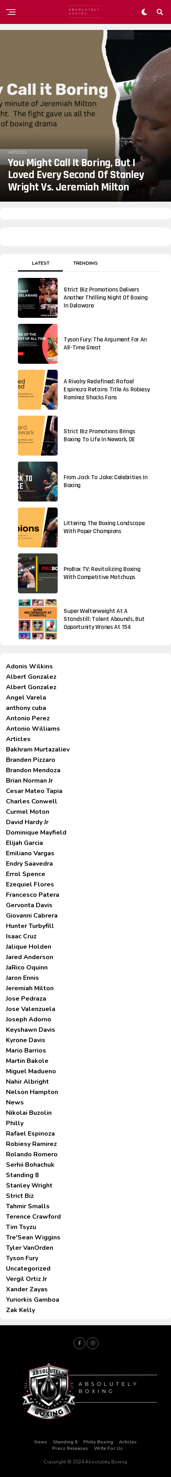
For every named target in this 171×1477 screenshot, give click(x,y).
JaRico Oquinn (27, 967)
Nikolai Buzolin (29, 1112)
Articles (18, 739)
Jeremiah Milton (30, 988)
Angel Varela (26, 697)
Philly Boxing (98, 1442)
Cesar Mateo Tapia (34, 791)
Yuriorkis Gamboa (32, 1299)
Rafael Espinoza (30, 1133)
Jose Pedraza (26, 998)
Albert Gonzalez (31, 676)
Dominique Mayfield (36, 832)
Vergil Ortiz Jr (26, 1279)
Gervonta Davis (29, 905)
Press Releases (70, 1448)
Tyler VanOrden (29, 1247)
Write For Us (108, 1448)
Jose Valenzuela (30, 1009)
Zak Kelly (20, 1310)
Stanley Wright (29, 1185)
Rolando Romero (32, 1154)
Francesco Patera (32, 894)
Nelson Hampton (32, 1092)
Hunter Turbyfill (30, 926)
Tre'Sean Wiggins (33, 1237)
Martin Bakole (27, 1061)
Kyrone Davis (25, 1040)
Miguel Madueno (31, 1071)
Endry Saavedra (29, 863)
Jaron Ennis (22, 977)
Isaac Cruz (21, 936)
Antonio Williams (33, 728)
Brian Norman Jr (29, 780)
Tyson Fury (22, 1258)
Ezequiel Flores (30, 884)
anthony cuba (26, 708)
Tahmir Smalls (28, 1206)
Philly (14, 1123)
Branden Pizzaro (30, 759)
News (15, 1102)
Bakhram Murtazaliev (38, 749)
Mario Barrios (26, 1050)
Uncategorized (28, 1268)
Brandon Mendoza (33, 770)
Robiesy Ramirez (31, 1144)
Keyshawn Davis (30, 1029)
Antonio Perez (28, 718)
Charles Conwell (31, 801)
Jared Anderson (29, 957)
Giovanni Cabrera (32, 915)
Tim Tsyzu (21, 1227)
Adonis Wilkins (29, 666)
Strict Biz (20, 1196)
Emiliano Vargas (30, 853)
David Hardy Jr (27, 822)
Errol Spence (25, 874)
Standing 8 (22, 1175)
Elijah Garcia (24, 843)
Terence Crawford (33, 1216)
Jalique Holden (28, 946)
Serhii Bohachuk (30, 1164)
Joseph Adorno (28, 1019)
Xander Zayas (27, 1289)
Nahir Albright (27, 1081)
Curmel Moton (27, 811)
